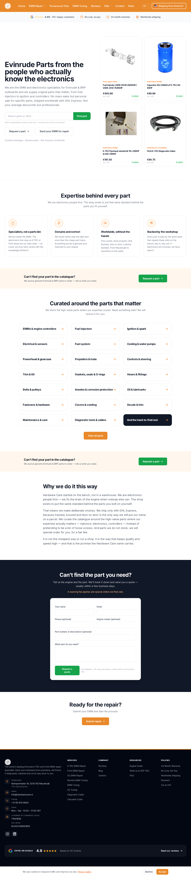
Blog (100, 770)
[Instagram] (7, 834)
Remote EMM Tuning (77, 780)
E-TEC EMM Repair (76, 766)
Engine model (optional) (108, 619)
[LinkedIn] (14, 834)
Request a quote (67, 670)
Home (21, 5)
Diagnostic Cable (75, 794)
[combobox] (39, 116)
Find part (82, 116)
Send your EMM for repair (54, 131)
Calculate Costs (75, 799)
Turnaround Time (59, 5)
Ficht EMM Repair (76, 770)
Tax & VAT (166, 785)
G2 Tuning (72, 789)
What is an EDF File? (139, 770)
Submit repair (93, 721)
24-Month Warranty (170, 766)
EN (144, 6)
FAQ (106, 5)
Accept (162, 871)
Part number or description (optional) (73, 631)
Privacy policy (84, 871)
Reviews (95, 5)
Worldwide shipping (170, 775)
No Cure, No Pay (169, 770)
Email (99, 606)
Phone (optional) (63, 619)
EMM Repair (36, 5)
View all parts (95, 435)
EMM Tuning (80, 5)
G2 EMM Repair (75, 775)
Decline (149, 871)
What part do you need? (67, 644)
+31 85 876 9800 (20, 802)
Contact (119, 5)
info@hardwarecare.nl (22, 794)
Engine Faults (136, 766)
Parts (131, 5)
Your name (60, 606)
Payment (165, 780)
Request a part (17, 131)
